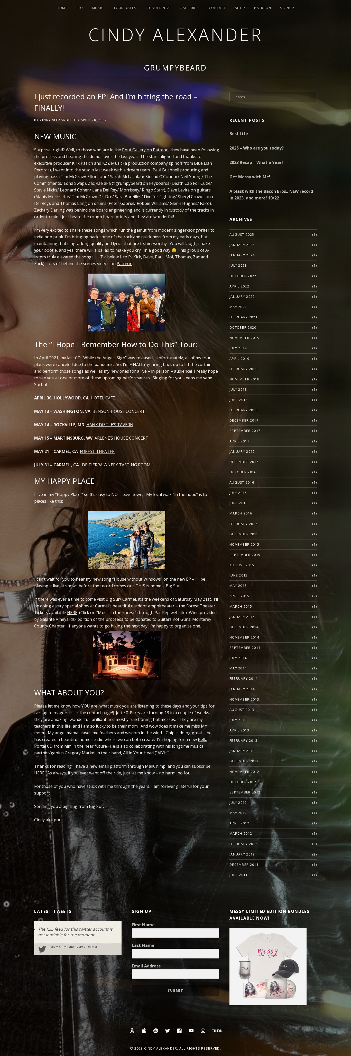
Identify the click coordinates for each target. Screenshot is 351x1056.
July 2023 (238, 265)
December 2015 (243, 534)
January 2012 (242, 854)
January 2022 (242, 296)
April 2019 (239, 358)
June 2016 (238, 503)
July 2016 (238, 492)
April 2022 (239, 286)
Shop (240, 7)
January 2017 (242, 451)
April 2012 (239, 823)
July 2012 (238, 802)
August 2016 (241, 482)
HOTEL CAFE (103, 398)
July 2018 (238, 389)
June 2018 (238, 399)
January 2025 (242, 244)
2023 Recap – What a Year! (256, 162)
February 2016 (243, 523)
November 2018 (244, 379)
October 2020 (242, 327)
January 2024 (242, 255)
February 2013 (243, 740)
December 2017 (243, 420)
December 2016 (243, 461)
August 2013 (241, 709)
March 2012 (240, 833)
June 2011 (238, 874)
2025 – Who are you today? (256, 148)
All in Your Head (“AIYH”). (146, 753)
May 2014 (238, 668)
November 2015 (244, 544)
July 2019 (238, 348)
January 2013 (242, 750)
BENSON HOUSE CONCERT (119, 411)
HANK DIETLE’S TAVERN (109, 424)
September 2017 (244, 430)
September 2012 (244, 792)
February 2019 (243, 368)
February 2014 (243, 678)
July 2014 (238, 658)
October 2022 (242, 276)
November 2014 (244, 637)
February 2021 (243, 317)
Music (98, 7)
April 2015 (239, 596)
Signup (287, 7)
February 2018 (243, 410)
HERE (39, 773)
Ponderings (158, 7)
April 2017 (239, 441)
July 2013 (238, 720)
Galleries (189, 7)
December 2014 (243, 627)
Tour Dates (125, 7)
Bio (80, 7)
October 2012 (242, 782)
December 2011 (243, 864)
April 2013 (239, 730)
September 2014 (244, 647)
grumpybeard (175, 68)
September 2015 (244, 554)
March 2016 (240, 513)
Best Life (238, 133)
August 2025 (241, 234)
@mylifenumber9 (71, 946)
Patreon (262, 7)
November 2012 (244, 771)
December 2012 (243, 761)
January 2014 (242, 689)
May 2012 (238, 812)
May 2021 (238, 306)
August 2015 (241, 565)
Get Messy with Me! (249, 177)
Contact (217, 7)
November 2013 (244, 699)
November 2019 (244, 337)
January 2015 (242, 616)
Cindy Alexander (175, 34)
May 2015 (238, 585)
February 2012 (243, 843)
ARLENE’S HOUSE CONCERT (122, 438)
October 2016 (242, 472)
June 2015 (238, 575)
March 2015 (240, 606)
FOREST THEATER (97, 451)
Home (62, 7)
